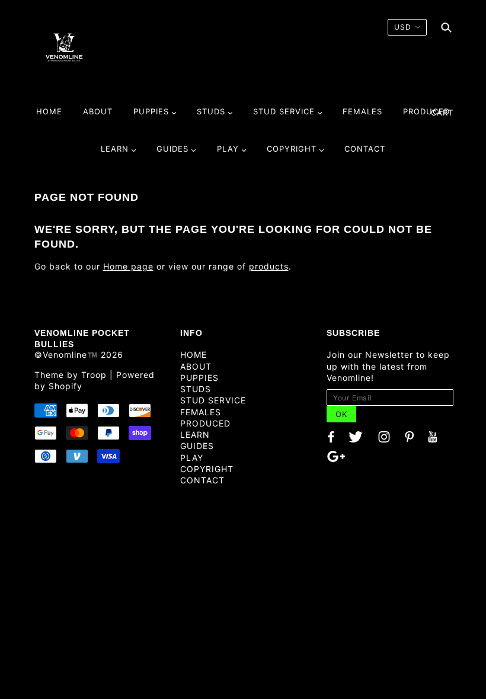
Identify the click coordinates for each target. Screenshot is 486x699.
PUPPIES (199, 378)
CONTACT (202, 480)
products (269, 266)
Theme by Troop (70, 375)
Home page (128, 266)
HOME (193, 355)
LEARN (195, 434)
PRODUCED (205, 423)
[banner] (64, 47)
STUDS (195, 389)
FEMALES (200, 412)
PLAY (191, 458)
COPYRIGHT (207, 469)
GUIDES (197, 446)
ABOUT (196, 366)
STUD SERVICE (213, 400)
